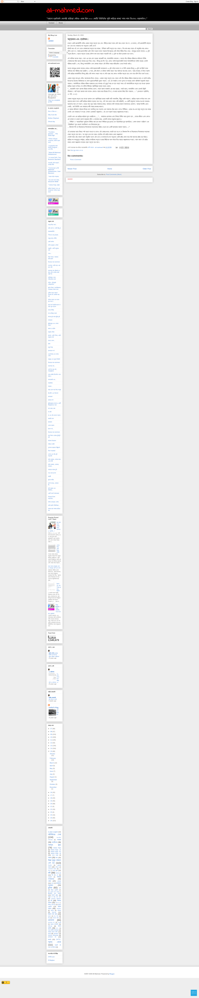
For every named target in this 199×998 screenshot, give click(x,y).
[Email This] (120, 148)
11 (51, 740)
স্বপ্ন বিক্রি (51, 310)
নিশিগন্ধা (57, 902)
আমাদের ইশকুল (57, 848)
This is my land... (53, 235)
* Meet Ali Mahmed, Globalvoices (54, 153)
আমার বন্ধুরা (55, 855)
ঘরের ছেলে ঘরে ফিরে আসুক (54, 389)
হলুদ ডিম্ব (50, 347)
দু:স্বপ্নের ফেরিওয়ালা (56, 898)
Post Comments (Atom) (113, 174)
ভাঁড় (49, 918)
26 (51, 820)
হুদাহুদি (49, 939)
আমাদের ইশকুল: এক (56, 850)
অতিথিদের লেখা (54, 834)
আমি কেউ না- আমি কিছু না (54, 228)
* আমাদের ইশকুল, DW (53, 185)
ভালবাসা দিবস (56, 918)
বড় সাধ (56, 916)
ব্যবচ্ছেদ (50, 422)
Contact (51, 23)
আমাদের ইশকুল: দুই (56, 853)
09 (51, 734)
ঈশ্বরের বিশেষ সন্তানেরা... (51, 497)
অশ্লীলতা (54, 842)
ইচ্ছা (57, 857)
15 (51, 751)
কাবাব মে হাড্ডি (51, 328)
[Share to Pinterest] (128, 148)
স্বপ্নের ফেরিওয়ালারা (53, 935)
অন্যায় (59, 840)
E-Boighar (51, 960)
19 (51, 801)
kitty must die (52, 115)
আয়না (49, 858)
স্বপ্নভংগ (56, 933)
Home (61, 23)
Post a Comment (75, 159)
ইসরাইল (50, 865)
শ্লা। (57, 928)
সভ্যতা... (50, 386)
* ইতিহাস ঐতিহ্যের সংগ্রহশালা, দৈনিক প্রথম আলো (54, 140)
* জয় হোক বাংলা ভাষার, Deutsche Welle (53, 180)
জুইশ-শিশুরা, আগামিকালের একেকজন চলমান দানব (54, 288)
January (52, 753)
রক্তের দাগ (50, 400)
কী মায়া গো (55, 875)
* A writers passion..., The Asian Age (53, 133)
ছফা (60, 888)
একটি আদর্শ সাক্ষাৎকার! (53, 493)
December (53, 787)
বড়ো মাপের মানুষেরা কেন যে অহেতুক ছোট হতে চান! (54, 567)
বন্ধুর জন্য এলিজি (52, 238)
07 (51, 728)
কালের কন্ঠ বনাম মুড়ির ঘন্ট (54, 316)
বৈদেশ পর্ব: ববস (52, 914)
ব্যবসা (49, 916)
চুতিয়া (50, 887)
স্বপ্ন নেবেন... (51, 340)
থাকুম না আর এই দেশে (54, 897)
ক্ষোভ (49, 881)
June (51, 771)
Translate (55, 57)
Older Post (147, 169)
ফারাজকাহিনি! (51, 231)
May (51, 768)
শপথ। (49, 253)
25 (51, 818)
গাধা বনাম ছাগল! (52, 473)
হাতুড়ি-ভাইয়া (51, 332)
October (52, 784)
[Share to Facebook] (126, 148)
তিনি (49, 344)
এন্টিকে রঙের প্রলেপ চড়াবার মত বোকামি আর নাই (53, 294)
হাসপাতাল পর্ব (51, 350)
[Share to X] (124, 148)
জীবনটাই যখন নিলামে (54, 893)
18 (51, 798)
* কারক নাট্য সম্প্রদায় (53, 176)
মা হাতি (50, 412)
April (51, 765)
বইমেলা (59, 910)
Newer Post (72, 169)
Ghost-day (51, 121)
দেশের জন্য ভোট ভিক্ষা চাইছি (58, 548)
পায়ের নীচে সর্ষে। (52, 224)
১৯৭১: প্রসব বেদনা (54, 940)
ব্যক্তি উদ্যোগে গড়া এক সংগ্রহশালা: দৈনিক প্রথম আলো (54, 190)
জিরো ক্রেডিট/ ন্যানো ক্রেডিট (53, 891)
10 (51, 737)
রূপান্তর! (50, 396)
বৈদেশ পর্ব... (51, 429)
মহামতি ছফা (51, 418)
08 (51, 731)
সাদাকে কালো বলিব (53, 932)
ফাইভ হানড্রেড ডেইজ (53, 502)
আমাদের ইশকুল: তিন (56, 851)
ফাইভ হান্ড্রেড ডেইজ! (53, 245)
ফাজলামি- (59, 908)
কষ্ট (49, 872)
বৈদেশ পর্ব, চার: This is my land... (59, 587)
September (53, 780)
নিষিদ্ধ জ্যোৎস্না (52, 904)
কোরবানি (50, 877)
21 (51, 806)
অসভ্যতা (50, 320)
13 (51, 745)
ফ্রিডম (52, 910)
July (51, 774)
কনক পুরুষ (55, 870)
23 (51, 812)
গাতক (52, 883)
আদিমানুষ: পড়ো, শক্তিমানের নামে (52, 278)
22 (51, 809)
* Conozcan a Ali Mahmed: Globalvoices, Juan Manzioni (54, 170)
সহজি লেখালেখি (52, 697)
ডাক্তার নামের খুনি (52, 469)
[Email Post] (116, 147)
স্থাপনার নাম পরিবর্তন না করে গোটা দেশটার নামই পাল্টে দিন (54, 272)
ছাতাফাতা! (51, 41)
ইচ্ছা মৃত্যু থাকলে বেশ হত (77, 150)
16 (51, 792)
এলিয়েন (57, 867)
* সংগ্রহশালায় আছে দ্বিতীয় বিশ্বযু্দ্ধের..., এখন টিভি (53, 147)
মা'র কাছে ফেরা (51, 408)
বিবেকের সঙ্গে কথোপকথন (54, 262)
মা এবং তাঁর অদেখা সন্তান (54, 415)
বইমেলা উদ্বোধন (52, 440)
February (53, 758)
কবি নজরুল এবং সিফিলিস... (52, 489)
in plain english (53, 832)
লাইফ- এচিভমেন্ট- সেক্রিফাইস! (52, 283)
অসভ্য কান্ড (54, 845)
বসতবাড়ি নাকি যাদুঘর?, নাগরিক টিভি (53, 163)
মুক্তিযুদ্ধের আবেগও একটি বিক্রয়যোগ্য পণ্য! (54, 404)
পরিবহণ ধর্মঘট (51, 444)
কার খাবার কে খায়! (53, 699)
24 (51, 815)
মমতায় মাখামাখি (54, 924)
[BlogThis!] (122, 148)
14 (51, 748)
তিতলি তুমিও (55, 895)
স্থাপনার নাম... (51, 366)
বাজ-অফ (54, 912)
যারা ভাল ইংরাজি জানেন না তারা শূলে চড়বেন (54, 305)
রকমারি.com (51, 957)
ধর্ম (51, 900)
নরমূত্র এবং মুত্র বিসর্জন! (54, 359)
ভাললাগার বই (51, 922)
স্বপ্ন (49, 933)
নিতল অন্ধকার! (51, 451)
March (52, 763)
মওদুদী (59, 922)
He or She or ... (53, 111)
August (52, 777)
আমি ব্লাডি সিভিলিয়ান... (54, 505)
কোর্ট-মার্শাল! (51, 241)
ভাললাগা (51, 920)
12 (51, 743)
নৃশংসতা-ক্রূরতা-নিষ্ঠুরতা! (54, 447)
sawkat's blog (53, 707)
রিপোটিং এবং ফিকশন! (53, 393)
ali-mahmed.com (70, 10)
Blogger (111, 974)
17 (51, 795)
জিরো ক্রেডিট (54, 890)
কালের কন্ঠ (58, 873)
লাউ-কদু (50, 926)
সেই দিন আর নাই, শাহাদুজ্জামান (52, 370)
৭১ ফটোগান (51, 672)
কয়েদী (49, 476)
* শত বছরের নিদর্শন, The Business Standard (54, 158)
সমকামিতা (50, 383)
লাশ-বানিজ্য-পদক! (52, 313)
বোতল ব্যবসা (51, 425)
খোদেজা (59, 881)
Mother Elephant (53, 118)
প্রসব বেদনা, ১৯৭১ (53, 653)
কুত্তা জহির (51, 479)
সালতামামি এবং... (52, 379)
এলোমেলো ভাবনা (52, 869)
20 (51, 803)
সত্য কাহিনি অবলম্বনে (53, 930)
